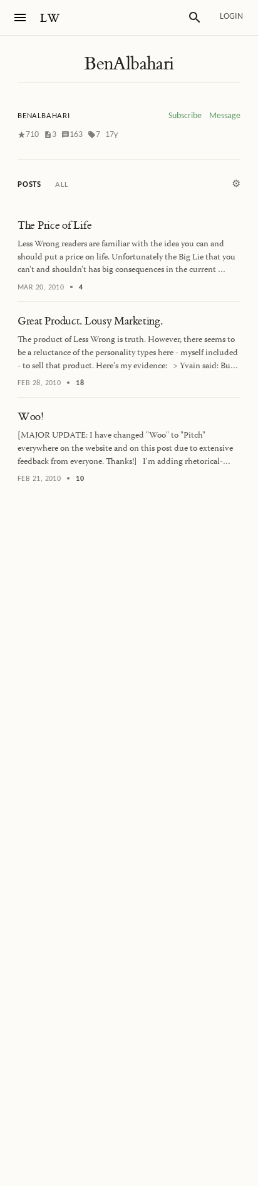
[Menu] (20, 18)
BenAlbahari (128, 64)
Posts (29, 185)
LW (50, 18)
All (61, 185)
